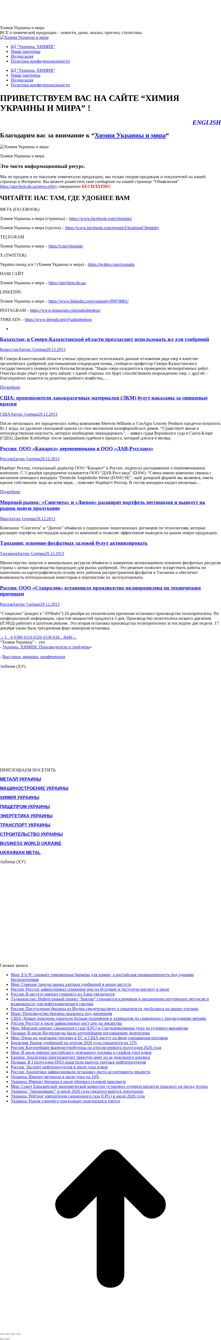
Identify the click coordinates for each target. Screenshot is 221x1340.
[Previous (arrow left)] (2, 1339)
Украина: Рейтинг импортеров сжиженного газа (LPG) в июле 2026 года (78, 1096)
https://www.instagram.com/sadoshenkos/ (65, 310)
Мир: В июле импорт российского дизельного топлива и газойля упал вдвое (81, 1052)
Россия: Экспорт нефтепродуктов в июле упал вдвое (59, 1067)
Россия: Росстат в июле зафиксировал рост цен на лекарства (66, 1023)
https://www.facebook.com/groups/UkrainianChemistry (112, 227)
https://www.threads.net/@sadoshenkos (58, 319)
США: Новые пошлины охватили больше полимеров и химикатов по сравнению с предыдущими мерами (108, 1018)
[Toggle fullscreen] (13, 1334)
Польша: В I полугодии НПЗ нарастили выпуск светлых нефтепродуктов (78, 1062)
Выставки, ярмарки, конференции (33, 656)
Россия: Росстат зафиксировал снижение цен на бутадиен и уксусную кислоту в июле (90, 989)
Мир (4, 518)
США (5, 414)
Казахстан (9, 349)
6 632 (35, 637)
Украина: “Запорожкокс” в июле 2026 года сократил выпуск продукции (77, 1091)
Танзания (8, 553)
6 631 (25, 637)
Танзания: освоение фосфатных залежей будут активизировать (74, 543)
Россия (6, 458)
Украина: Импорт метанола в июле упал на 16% (55, 1076)
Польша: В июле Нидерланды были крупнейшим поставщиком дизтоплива (80, 1033)
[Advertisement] (98, 12)
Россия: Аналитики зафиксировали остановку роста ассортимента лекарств (80, 1072)
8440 (68, 637)
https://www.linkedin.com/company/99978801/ (89, 301)
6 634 (54, 637)
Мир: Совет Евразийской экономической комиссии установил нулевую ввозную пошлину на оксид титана (109, 1086)
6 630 (15, 637)
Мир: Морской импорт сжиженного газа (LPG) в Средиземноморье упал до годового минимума (99, 1028)
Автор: (32, 349)
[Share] (7, 1334)
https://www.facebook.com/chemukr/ (100, 218)
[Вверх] (110, 1327)
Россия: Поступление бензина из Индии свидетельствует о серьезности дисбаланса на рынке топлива (104, 1008)
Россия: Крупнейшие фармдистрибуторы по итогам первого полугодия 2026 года (86, 1047)
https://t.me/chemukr (66, 246)
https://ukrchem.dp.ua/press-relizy (28, 186)
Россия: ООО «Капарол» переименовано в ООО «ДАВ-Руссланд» (76, 448)
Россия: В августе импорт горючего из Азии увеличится (63, 994)
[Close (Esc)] (2, 1334)
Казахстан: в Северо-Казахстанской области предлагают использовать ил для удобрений (104, 339)
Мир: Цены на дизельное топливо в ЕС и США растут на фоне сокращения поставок (89, 1038)
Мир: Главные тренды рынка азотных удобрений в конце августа (71, 984)
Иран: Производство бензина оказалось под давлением (61, 1013)
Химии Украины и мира (130, 135)
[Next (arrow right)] (7, 1339)
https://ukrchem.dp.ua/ (67, 282)
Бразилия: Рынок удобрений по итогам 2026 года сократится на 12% (74, 1042)
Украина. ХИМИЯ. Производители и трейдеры (46, 647)
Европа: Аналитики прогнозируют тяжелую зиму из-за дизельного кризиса (80, 1057)
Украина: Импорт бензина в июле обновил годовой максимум (68, 1081)
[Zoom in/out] (18, 1334)
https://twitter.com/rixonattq (111, 264)
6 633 (45, 637)
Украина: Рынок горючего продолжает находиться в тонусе (65, 1101)
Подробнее (10, 387)
